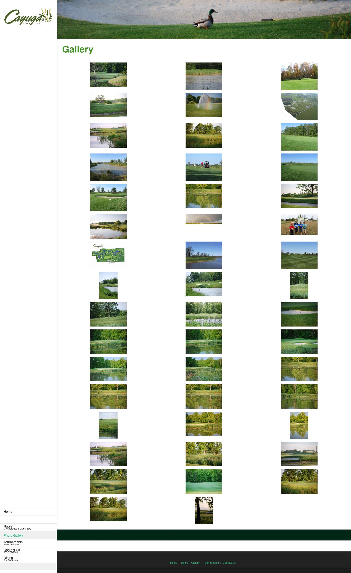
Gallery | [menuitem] (196, 562)
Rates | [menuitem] (185, 562)
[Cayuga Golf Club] (28, 17)
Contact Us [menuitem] (229, 562)
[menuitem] (28, 511)
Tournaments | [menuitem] (212, 562)
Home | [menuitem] (174, 562)
